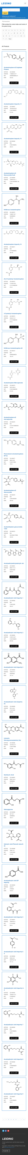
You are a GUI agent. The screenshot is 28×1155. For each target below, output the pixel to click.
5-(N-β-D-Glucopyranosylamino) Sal (12, 739)
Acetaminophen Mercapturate (13, 383)
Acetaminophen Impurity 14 (13, 104)
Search (5, 13)
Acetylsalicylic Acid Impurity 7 (13, 1025)
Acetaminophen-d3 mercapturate (10, 418)
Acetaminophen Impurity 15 (13, 139)
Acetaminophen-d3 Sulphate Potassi (13, 68)
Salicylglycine (8, 809)
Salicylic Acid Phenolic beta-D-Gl (14, 845)
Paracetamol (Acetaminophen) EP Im (13, 455)
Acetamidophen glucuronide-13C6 (13, 528)
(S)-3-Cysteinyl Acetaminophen (14, 279)
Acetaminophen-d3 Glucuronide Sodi (10, 174)
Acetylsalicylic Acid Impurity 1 (13, 598)
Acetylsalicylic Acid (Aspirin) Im (13, 703)
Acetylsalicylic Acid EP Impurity (11, 881)
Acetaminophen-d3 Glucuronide (10, 491)
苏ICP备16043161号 (9, 1147)
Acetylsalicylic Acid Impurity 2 (13, 633)
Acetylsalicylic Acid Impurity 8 (13, 1059)
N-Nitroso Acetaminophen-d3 (13, 348)
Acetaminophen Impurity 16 (13, 244)
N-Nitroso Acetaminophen (12, 210)
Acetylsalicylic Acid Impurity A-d (14, 989)
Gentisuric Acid (9, 775)
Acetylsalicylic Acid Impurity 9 (13, 1094)
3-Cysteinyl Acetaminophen (13, 313)
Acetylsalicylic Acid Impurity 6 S (13, 952)
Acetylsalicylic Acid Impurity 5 (13, 917)
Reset (10, 39)
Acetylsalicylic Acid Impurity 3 (13, 667)
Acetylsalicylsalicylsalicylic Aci (14, 563)
